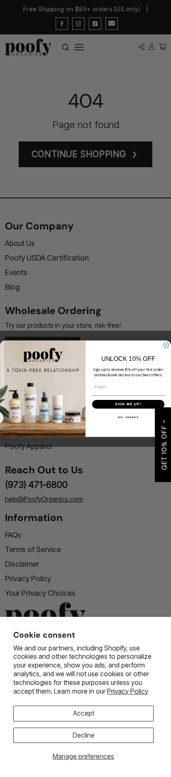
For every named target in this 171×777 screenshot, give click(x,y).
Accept (83, 713)
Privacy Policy (127, 691)
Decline (84, 735)
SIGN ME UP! (128, 404)
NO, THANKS (128, 417)
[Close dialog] (166, 345)
